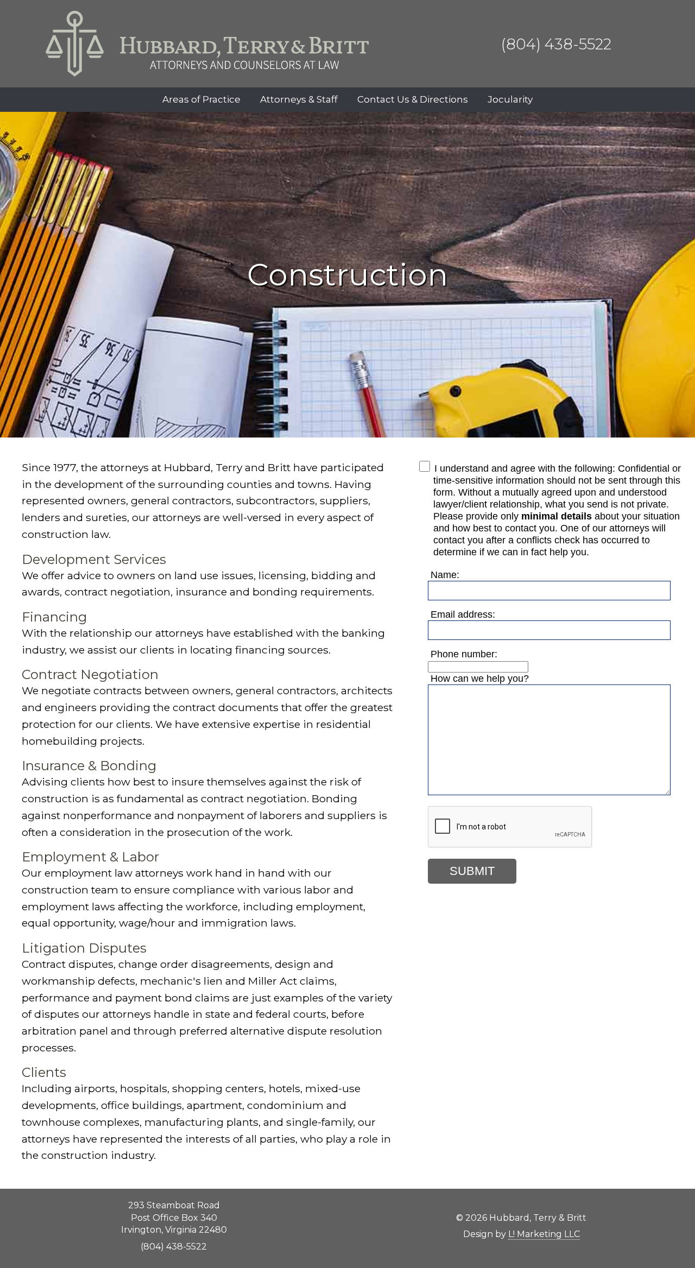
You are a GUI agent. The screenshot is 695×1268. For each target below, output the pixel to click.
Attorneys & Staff (299, 99)
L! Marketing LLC (544, 1234)
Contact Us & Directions (412, 99)
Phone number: (464, 654)
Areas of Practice (201, 99)
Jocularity (510, 99)
